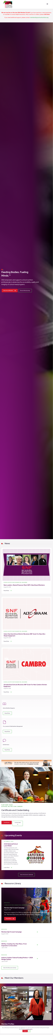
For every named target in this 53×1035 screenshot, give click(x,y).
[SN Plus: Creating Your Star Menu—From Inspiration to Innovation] (37, 945)
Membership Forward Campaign (11, 932)
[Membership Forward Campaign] (37, 932)
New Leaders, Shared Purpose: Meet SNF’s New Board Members (24, 585)
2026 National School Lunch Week (11, 845)
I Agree (25, 1031)
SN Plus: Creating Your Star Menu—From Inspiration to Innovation (14, 945)
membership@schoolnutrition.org (39, 17)
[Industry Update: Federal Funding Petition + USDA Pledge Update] (37, 958)
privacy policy (29, 1029)
